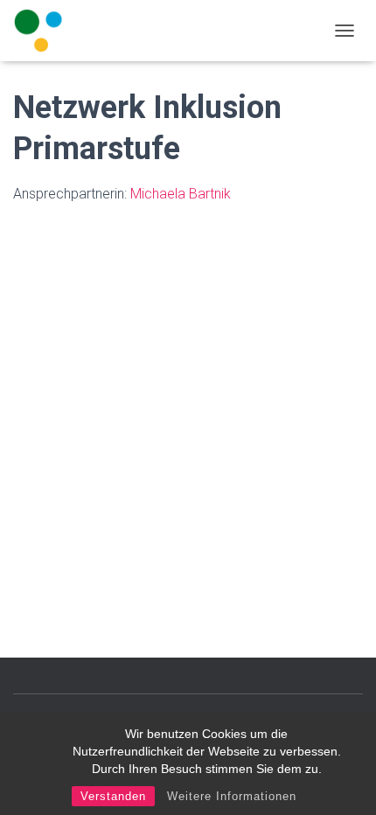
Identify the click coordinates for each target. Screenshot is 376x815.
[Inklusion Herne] (45, 30)
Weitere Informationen (231, 796)
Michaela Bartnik (180, 193)
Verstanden (113, 796)
